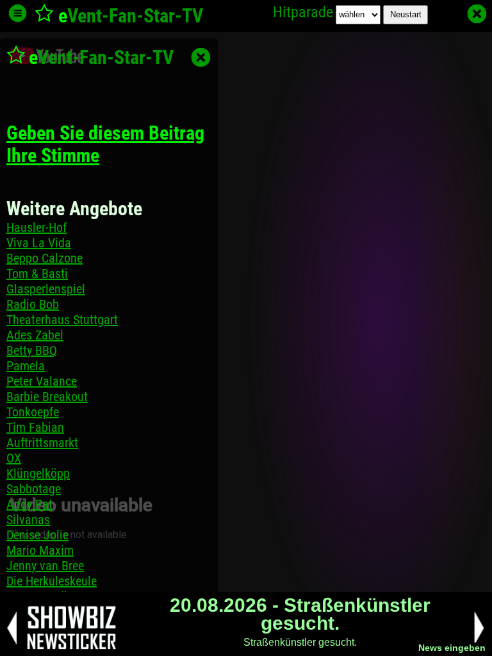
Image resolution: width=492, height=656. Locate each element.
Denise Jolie (37, 535)
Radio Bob (32, 304)
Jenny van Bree (45, 565)
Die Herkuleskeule (51, 581)
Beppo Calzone (44, 258)
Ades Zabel (34, 335)
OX (13, 458)
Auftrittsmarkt (42, 442)
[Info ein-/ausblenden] (17, 13)
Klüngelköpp (38, 473)
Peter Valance (41, 381)
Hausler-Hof (36, 227)
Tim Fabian (35, 427)
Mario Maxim (40, 550)
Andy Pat (29, 504)
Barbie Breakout (47, 396)
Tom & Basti (37, 273)
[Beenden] (477, 13)
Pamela (25, 365)
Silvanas (28, 519)
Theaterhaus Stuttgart (62, 319)
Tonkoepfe (32, 412)
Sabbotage (33, 488)
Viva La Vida (38, 242)
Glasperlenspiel (45, 289)
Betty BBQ (31, 350)
